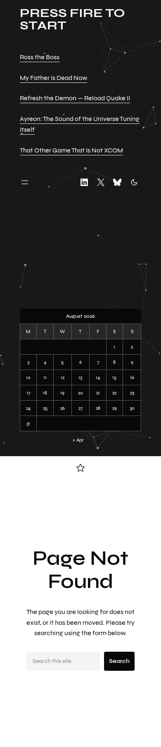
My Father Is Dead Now (53, 78)
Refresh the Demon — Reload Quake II (75, 98)
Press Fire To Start (72, 19)
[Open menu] (25, 182)
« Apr (78, 440)
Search (119, 661)
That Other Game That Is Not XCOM (71, 150)
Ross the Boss (39, 57)
